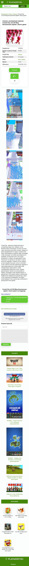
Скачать (14, 70)
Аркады (23, 59)
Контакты (13, 564)
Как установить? (5, 294)
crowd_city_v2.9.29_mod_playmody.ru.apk (16, 299)
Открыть (20, 54)
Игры (19, 59)
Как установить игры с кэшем (9, 308)
